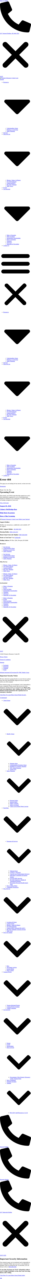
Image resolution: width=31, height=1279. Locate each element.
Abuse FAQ (13, 769)
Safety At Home (14, 803)
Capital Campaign (11, 1008)
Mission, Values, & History (14, 180)
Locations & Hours (12, 922)
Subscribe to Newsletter (13, 244)
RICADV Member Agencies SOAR (16, 929)
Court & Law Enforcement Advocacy (20, 874)
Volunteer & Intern (11, 1081)
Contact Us (6, 245)
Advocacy (9, 242)
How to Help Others (12, 886)
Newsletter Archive (12, 967)
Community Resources (13, 887)
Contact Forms (10, 923)
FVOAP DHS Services (16, 878)
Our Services (6, 547)
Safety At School (14, 805)
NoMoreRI (17, 537)
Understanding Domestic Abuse (18, 765)
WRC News (10, 186)
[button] (15, 32)
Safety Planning (11, 131)
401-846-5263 (17, 529)
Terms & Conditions (5, 659)
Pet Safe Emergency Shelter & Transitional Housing (18, 880)
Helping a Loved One (12, 129)
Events (5, 187)
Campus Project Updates (13, 1006)
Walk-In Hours (14, 871)
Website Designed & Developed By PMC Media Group (14, 672)
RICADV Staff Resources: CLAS (19, 1112)
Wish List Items (11, 236)
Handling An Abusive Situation (18, 766)
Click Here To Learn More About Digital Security (13, 695)
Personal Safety (14, 800)
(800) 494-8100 (23, 535)
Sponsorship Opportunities (14, 238)
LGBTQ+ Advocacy (15, 872)
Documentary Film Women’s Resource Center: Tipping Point (20, 1078)
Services (5, 132)
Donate (8, 1043)
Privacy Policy (4, 657)
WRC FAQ (10, 931)
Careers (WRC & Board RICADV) (16, 928)
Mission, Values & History (13, 925)
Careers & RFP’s (11, 183)
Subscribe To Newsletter (9, 595)
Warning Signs (14, 763)
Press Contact (10, 970)
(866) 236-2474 (14, 532)
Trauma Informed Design (13, 1005)
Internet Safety (14, 802)
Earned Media (10, 969)
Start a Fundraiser (11, 1080)
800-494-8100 (12, 1267)
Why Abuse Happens (15, 768)
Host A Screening (11, 239)
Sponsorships (10, 1046)
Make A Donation (11, 235)
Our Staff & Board (11, 181)
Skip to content (4, 0)
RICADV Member (12, 184)
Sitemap (2, 662)
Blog (8, 966)
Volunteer (9, 241)
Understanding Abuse (12, 128)
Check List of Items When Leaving (19, 806)
